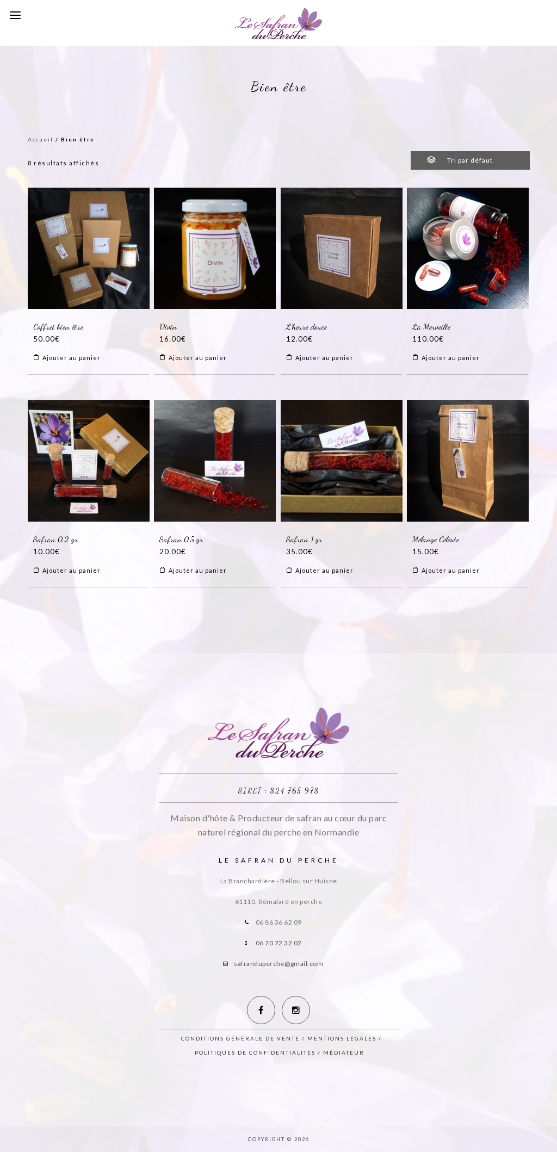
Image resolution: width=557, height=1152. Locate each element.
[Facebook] (261, 1010)
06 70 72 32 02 (279, 943)
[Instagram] (296, 1010)
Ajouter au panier (71, 358)
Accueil (40, 139)
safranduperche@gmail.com (278, 963)
